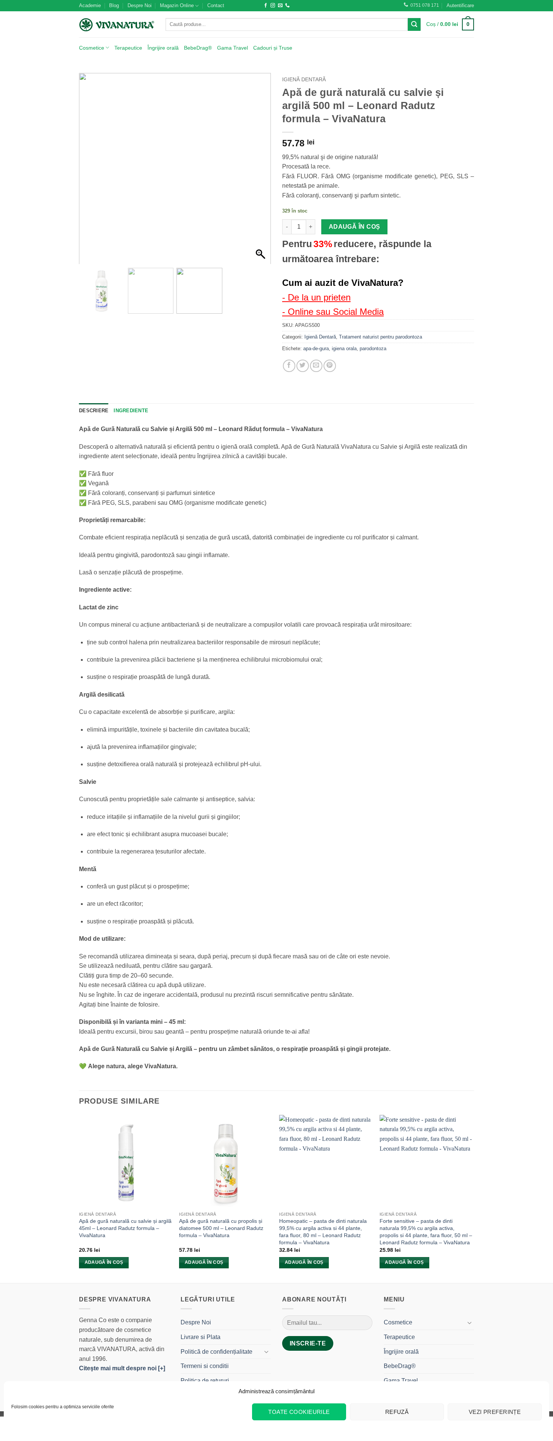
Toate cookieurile (299, 1412)
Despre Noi (140, 5)
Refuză (397, 1412)
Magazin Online (177, 5)
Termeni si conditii (205, 1366)
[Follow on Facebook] (265, 5)
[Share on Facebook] (289, 366)
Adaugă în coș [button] (104, 1262)
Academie (90, 5)
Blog (114, 5)
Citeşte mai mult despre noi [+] (122, 1368)
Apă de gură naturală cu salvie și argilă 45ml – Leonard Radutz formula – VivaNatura (125, 1228)
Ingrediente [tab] (131, 410)
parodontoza (373, 348)
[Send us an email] (280, 5)
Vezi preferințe (495, 1412)
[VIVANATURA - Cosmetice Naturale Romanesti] (116, 24)
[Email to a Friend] (316, 366)
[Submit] (414, 24)
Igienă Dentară (304, 79)
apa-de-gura (316, 348)
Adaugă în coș (354, 226)
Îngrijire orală (163, 48)
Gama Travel (232, 48)
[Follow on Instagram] (272, 5)
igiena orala (344, 348)
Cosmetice (91, 48)
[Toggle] (266, 1351)
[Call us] (287, 5)
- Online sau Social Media (333, 312)
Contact (215, 5)
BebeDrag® (198, 48)
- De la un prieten (316, 297)
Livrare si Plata (200, 1337)
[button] (460, 5)
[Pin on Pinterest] (330, 366)
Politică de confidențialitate (216, 1351)
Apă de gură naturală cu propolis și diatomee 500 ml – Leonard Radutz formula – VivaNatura (221, 1228)
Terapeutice (128, 48)
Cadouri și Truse (272, 48)
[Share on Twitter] (302, 366)
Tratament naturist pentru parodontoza (380, 337)
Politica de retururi (205, 1380)
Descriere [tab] (93, 410)
